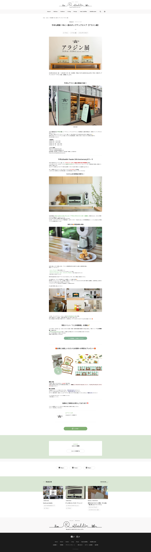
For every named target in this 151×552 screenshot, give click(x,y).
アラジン (66, 32)
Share (62, 467)
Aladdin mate (93, 11)
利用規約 (61, 544)
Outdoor (62, 11)
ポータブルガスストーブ (49, 505)
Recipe (75, 11)
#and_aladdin (83, 11)
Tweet (75, 467)
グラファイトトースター (94, 509)
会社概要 (54, 544)
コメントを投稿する (75, 451)
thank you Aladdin (47, 503)
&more (49, 11)
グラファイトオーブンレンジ (73, 505)
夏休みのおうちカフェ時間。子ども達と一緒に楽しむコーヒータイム (97, 503)
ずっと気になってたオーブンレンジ (73, 503)
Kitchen (55, 11)
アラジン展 (74, 32)
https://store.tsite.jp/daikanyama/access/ (57, 152)
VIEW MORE (103, 481)
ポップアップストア (84, 32)
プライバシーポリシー (70, 544)
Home (44, 17)
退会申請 (96, 544)
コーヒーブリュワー (94, 507)
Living (69, 11)
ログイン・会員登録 (88, 544)
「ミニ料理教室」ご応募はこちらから (75, 338)
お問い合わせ (80, 544)
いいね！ (76, 428)
